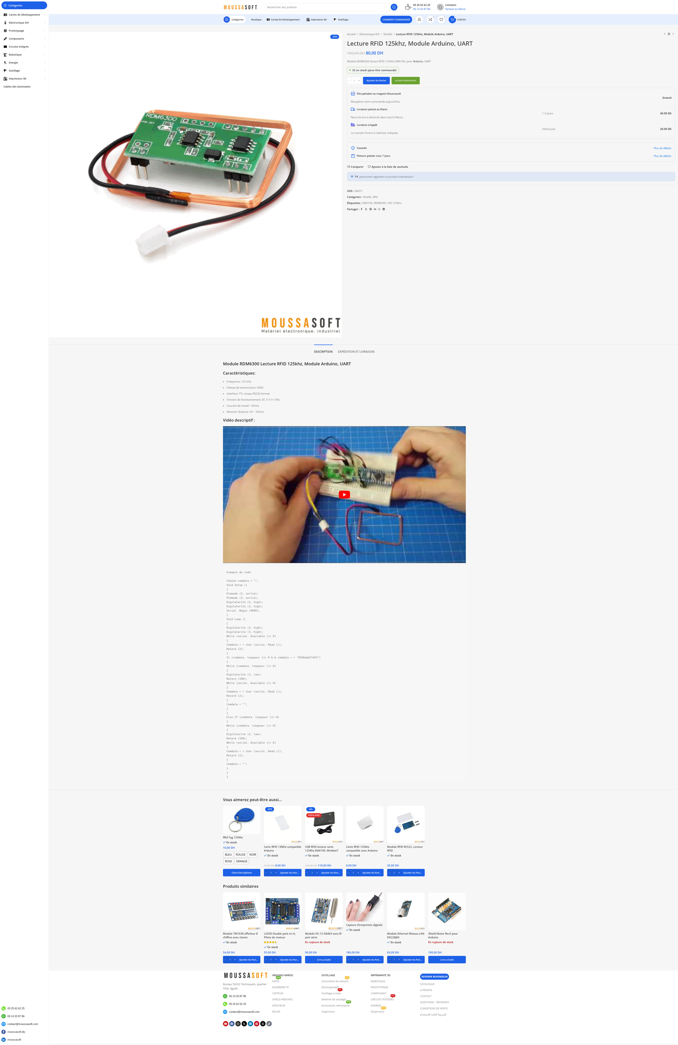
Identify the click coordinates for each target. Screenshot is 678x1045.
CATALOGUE (427, 984)
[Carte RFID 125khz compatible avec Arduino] (365, 825)
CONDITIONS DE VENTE (434, 1008)
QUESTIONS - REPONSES (434, 1002)
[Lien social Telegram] (383, 209)
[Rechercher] (394, 7)
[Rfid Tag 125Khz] (242, 820)
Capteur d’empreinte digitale (364, 925)
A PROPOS (426, 990)
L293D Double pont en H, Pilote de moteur (280, 935)
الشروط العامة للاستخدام (433, 1014)
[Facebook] (232, 1023)
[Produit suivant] (673, 34)
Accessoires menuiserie (336, 1005)
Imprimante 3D (380, 975)
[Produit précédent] (665, 34)
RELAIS (276, 1011)
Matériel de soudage (334, 999)
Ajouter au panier (376, 80)
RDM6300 (380, 203)
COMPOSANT (378, 993)
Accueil (351, 34)
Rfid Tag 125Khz (233, 837)
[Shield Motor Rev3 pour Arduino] (447, 911)
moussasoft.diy (16, 1031)
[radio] (228, 854)
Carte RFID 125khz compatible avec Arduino (362, 848)
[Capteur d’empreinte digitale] (365, 907)
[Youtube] (225, 1023)
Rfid (375, 197)
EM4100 (367, 203)
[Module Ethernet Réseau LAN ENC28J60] (406, 911)
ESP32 (276, 980)
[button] (283, 872)
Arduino (418, 61)
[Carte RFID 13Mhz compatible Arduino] (283, 825)
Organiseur (328, 1011)
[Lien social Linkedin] (375, 209)
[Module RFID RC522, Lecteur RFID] (406, 825)
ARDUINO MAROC (282, 975)
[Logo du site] (240, 7)
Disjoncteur (378, 1011)
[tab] (323, 350)
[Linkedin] (250, 1023)
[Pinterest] (256, 1023)
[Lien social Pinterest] (370, 209)
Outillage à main (332, 992)
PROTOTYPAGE (379, 987)
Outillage (328, 975)
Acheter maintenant (405, 80)
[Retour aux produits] (669, 34)
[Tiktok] (269, 1023)
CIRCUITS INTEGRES (383, 998)
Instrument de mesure (335, 980)
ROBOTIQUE (378, 981)
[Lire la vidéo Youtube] (344, 494)
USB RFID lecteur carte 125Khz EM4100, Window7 (321, 848)
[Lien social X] (366, 209)
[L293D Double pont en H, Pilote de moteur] (283, 911)
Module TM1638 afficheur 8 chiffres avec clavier (240, 935)
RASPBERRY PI (280, 987)
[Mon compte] (419, 19)
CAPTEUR (277, 993)
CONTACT (426, 996)
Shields (387, 34)
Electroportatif (330, 987)
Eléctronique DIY (369, 34)
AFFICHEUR (278, 1005)
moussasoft (14, 1039)
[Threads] (263, 1023)
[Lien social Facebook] (361, 209)
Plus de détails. (662, 148)
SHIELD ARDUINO (282, 999)
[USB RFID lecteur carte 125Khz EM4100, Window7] (324, 825)
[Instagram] (238, 1023)
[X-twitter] (244, 1023)
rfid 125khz (394, 203)
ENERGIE (376, 1005)
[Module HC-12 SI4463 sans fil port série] (324, 911)
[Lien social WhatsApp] (379, 209)
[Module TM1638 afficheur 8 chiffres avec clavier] (242, 911)
